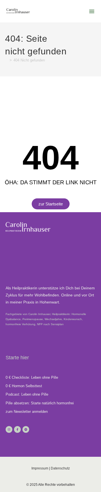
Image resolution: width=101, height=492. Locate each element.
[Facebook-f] (17, 429)
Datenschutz (60, 468)
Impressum (39, 468)
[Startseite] (6, 60)
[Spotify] (25, 429)
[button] (92, 11)
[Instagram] (9, 429)
